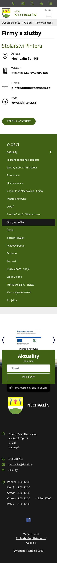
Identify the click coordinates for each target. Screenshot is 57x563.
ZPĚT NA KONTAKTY (19, 121)
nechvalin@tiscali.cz (20, 464)
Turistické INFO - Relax (20, 284)
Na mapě (14, 447)
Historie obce (15, 183)
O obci (28, 22)
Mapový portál (15, 245)
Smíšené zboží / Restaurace (23, 214)
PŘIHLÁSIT (28, 377)
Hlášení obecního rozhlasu (23, 160)
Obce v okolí (14, 277)
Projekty (12, 300)
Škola (10, 230)
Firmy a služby (44, 22)
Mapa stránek (31, 534)
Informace (13, 175)
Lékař (10, 206)
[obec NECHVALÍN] (7, 13)
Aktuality (12, 152)
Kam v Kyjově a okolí (19, 292)
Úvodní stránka (11, 22)
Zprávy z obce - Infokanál (22, 167)
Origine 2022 (35, 550)
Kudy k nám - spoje (18, 269)
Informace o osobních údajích (31, 387)
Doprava (12, 253)
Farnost (11, 261)
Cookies (31, 542)
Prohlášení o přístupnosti (31, 538)
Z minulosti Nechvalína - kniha (25, 191)
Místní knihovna (16, 198)
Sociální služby (15, 237)
